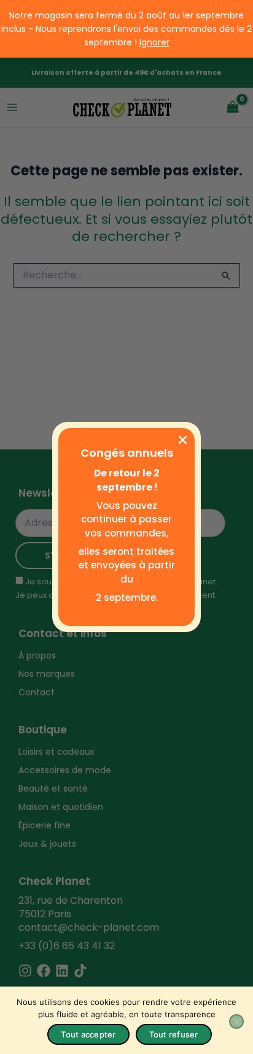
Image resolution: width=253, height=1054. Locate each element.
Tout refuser (173, 1034)
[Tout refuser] (236, 1021)
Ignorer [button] (154, 42)
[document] (126, 527)
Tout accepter (88, 1034)
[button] (183, 440)
